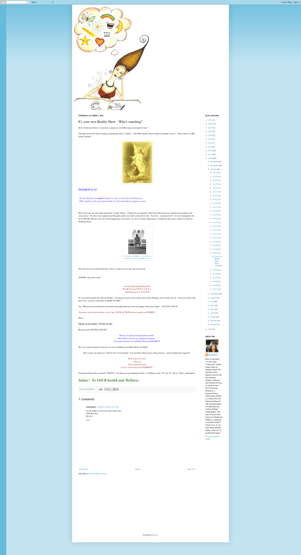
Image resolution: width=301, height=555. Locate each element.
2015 (210, 139)
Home (137, 469)
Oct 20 (215, 210)
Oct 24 (215, 195)
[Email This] (105, 389)
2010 (210, 158)
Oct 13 (215, 233)
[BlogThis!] (108, 389)
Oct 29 (215, 176)
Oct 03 (215, 281)
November (214, 165)
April (212, 313)
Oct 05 (215, 273)
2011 (210, 154)
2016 (210, 135)
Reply (88, 420)
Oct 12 (215, 237)
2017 (210, 131)
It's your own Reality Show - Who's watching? (217, 261)
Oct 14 (215, 230)
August (213, 297)
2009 (210, 329)
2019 (210, 127)
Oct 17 (215, 222)
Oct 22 (215, 203)
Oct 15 (215, 226)
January (213, 324)
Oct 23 (215, 199)
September (214, 293)
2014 (210, 142)
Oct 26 (215, 188)
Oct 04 (215, 277)
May (212, 309)
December (214, 161)
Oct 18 (215, 218)
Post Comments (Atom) (97, 473)
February (214, 320)
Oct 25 (215, 191)
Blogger (155, 535)
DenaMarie (213, 355)
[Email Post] (100, 389)
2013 (210, 146)
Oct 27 (215, 184)
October (213, 169)
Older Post (191, 469)
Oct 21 (215, 207)
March (213, 316)
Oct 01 (215, 289)
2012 (210, 150)
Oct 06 (215, 270)
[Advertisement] (101, 503)
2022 (210, 123)
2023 (210, 120)
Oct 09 (215, 245)
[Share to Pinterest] (117, 389)
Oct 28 (215, 180)
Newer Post (83, 469)
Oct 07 (215, 253)
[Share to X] (111, 389)
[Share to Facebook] (114, 389)
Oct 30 (215, 172)
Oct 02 (215, 285)
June (212, 305)
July (212, 301)
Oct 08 (215, 249)
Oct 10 (215, 241)
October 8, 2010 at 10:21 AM (108, 407)
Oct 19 (215, 214)
